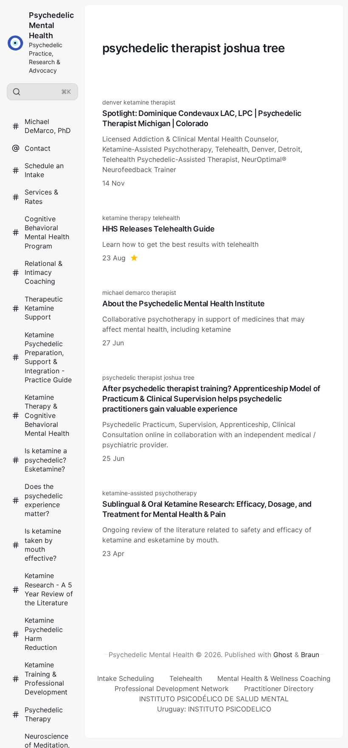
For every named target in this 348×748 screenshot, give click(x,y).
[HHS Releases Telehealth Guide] (214, 238)
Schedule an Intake (44, 170)
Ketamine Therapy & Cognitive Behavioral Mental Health (47, 415)
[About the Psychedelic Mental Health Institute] (214, 318)
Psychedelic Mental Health (51, 25)
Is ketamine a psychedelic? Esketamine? (46, 459)
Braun (310, 654)
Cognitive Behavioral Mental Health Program (47, 232)
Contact (38, 148)
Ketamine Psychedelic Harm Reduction (44, 634)
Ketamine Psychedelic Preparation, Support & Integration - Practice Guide (48, 357)
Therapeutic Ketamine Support (44, 308)
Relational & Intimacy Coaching (43, 272)
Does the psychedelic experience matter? (44, 500)
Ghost (282, 654)
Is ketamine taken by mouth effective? (43, 544)
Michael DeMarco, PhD (48, 126)
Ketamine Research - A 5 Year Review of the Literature (49, 589)
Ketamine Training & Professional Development (46, 678)
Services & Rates (41, 196)
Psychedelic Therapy (44, 714)
